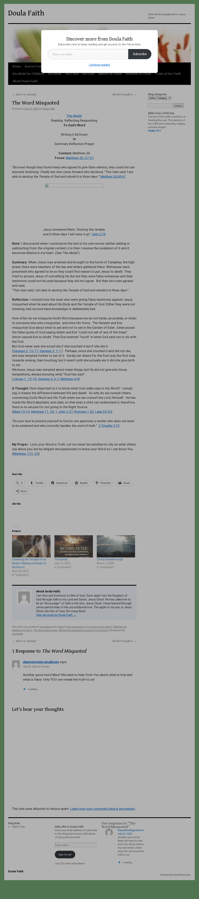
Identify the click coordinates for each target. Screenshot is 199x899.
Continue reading (99, 64)
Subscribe (140, 54)
